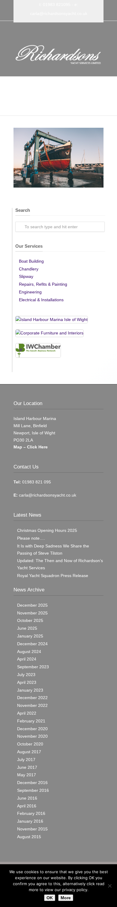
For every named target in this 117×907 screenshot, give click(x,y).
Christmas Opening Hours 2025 (47, 530)
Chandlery (28, 269)
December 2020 (32, 728)
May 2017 (26, 774)
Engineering (30, 292)
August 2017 (29, 751)
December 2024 (32, 643)
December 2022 (32, 697)
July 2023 (26, 674)
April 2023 (26, 682)
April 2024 (26, 659)
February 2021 (31, 721)
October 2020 (30, 744)
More (66, 897)
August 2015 (29, 836)
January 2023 (30, 690)
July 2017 (26, 759)
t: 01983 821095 (54, 4)
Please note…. (31, 538)
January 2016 (30, 821)
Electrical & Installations (41, 299)
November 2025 (32, 613)
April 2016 (26, 805)
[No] (109, 886)
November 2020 (32, 736)
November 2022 (32, 705)
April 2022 (26, 713)
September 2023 (33, 666)
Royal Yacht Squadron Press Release (52, 575)
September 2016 (33, 790)
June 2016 (27, 798)
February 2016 (31, 813)
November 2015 (32, 829)
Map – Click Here (31, 447)
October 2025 (30, 620)
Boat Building (31, 261)
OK (49, 897)
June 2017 (27, 767)
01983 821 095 (36, 482)
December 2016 (32, 782)
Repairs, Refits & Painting (43, 284)
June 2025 (27, 628)
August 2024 (29, 651)
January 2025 (30, 636)
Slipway (26, 276)
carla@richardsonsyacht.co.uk (58, 13)
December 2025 (32, 605)
